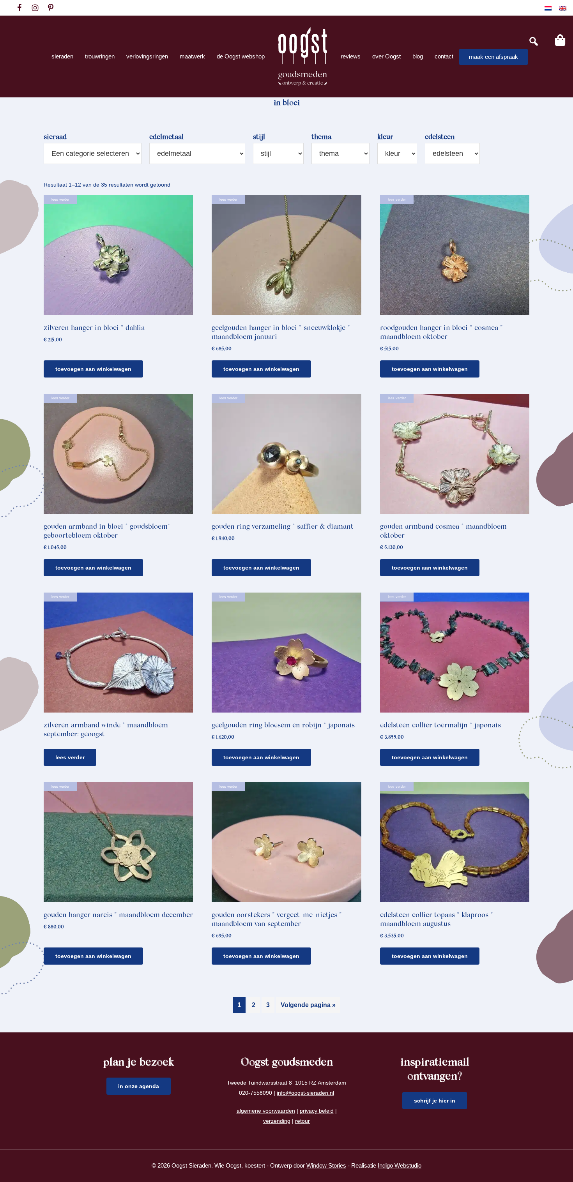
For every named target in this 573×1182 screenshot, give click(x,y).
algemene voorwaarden (266, 1111)
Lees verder (70, 757)
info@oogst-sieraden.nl (305, 1093)
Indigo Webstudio (399, 1165)
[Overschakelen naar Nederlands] (548, 8)
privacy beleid (317, 1111)
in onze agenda (138, 1086)
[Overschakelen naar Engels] (562, 8)
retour (302, 1121)
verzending (276, 1121)
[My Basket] (560, 40)
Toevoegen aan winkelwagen (93, 369)
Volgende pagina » (308, 1005)
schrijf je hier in (434, 1100)
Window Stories (326, 1165)
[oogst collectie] (302, 56)
